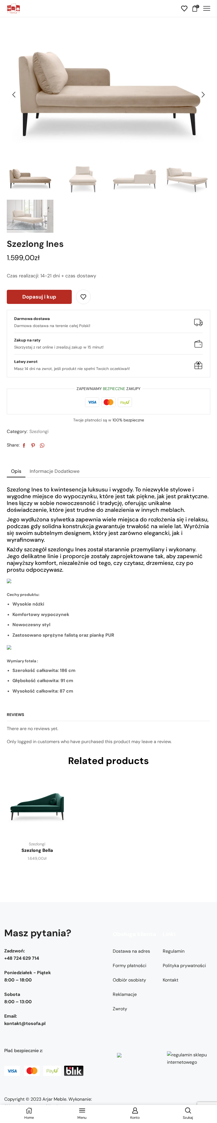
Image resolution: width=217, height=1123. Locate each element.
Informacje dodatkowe (55, 471)
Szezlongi (39, 431)
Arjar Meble (54, 1099)
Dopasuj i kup (39, 296)
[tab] (16, 471)
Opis (16, 471)
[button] (14, 95)
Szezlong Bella (37, 850)
